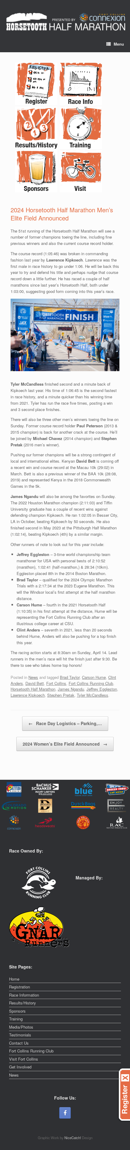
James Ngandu (71, 689)
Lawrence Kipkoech (28, 695)
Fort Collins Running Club (91, 683)
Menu (119, 44)
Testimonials (20, 1035)
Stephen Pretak (60, 695)
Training (16, 1019)
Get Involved (20, 1067)
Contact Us (19, 1043)
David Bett (34, 683)
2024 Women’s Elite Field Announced (65, 744)
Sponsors (17, 1011)
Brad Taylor (70, 677)
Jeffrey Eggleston (101, 689)
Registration (19, 987)
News (33, 677)
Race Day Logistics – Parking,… (65, 723)
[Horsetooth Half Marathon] (65, 22)
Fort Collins (56, 683)
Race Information (24, 995)
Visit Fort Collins (23, 1059)
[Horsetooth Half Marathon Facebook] (65, 1113)
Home (14, 979)
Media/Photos (21, 1027)
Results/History (22, 1003)
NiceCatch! (73, 1137)
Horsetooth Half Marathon (33, 689)
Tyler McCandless (92, 695)
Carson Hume (94, 677)
